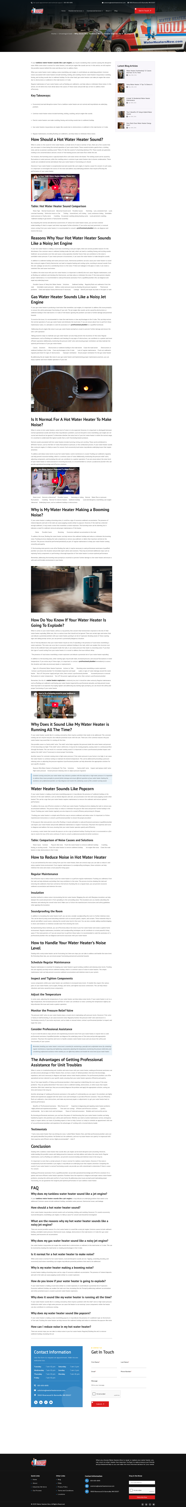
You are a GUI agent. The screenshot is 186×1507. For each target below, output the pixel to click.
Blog (59, 1479)
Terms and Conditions (65, 1491)
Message (94, 1381)
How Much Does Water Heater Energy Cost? (138, 124)
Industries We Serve (40, 1487)
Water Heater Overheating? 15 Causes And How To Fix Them (138, 72)
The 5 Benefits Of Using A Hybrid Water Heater (139, 113)
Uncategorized (65, 33)
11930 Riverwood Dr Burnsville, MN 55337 (142, 2)
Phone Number (126, 1371)
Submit (99, 1404)
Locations (61, 1494)
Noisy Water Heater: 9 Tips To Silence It (139, 84)
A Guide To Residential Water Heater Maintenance (138, 99)
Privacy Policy (63, 1487)
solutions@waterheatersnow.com (115, 2)
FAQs (60, 1483)
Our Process (37, 1491)
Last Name (125, 1362)
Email (93, 1371)
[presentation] (106, 1394)
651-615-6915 (68, 2)
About (35, 1483)
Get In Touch (144, 11)
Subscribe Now (142, 1497)
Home (53, 33)
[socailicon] (36, 1402)
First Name (95, 1362)
